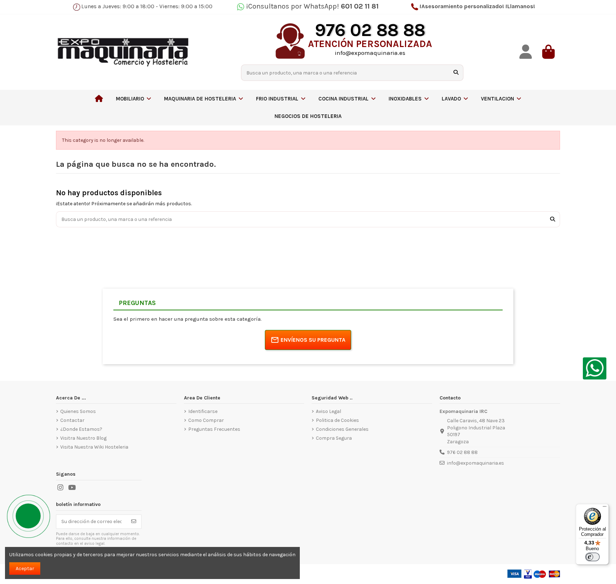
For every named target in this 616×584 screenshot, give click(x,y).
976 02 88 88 (462, 452)
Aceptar (25, 568)
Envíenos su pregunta (313, 339)
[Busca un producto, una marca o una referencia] (455, 72)
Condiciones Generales (342, 429)
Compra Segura (334, 438)
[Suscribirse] (133, 521)
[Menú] (604, 508)
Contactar (72, 420)
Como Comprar (206, 420)
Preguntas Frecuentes (214, 429)
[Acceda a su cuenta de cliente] (526, 52)
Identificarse (202, 411)
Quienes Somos (78, 411)
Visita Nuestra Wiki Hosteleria (94, 447)
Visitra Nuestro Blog (83, 438)
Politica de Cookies (337, 420)
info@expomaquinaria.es (475, 463)
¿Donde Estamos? (81, 429)
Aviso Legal (328, 411)
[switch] (592, 557)
